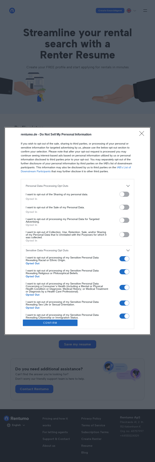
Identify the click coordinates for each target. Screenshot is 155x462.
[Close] (142, 134)
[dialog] (77, 231)
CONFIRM (50, 322)
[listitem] (77, 186)
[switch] (124, 194)
